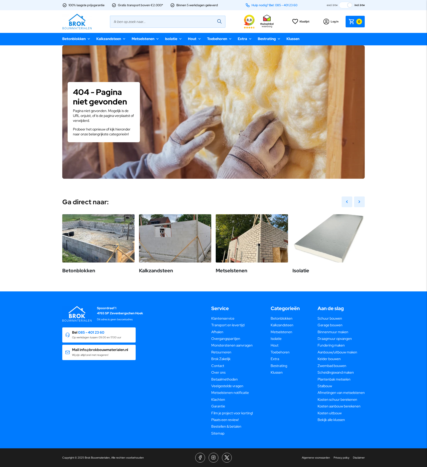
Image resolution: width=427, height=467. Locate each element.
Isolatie (171, 38)
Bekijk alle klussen (331, 419)
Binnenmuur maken (333, 332)
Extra (242, 38)
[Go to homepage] (77, 21)
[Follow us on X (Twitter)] (227, 458)
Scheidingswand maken (336, 372)
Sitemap (217, 433)
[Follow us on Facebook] (200, 458)
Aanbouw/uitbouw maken (337, 352)
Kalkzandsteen (108, 38)
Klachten (218, 399)
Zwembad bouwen (332, 365)
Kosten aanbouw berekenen (339, 406)
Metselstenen (143, 38)
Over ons (218, 372)
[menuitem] (232, 318)
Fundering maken (331, 345)
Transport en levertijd (227, 325)
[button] (99, 335)
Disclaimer (359, 457)
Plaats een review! (225, 419)
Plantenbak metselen (334, 379)
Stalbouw (325, 386)
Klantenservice (222, 318)
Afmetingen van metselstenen (341, 392)
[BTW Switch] (346, 5)
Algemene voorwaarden (316, 457)
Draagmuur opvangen (335, 338)
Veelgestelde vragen (227, 386)
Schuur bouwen (330, 318)
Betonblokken (74, 38)
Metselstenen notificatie (230, 392)
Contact (217, 365)
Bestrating (267, 38)
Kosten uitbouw (330, 413)
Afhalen (217, 332)
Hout (192, 38)
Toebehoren (217, 38)
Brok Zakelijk (221, 359)
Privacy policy (341, 457)
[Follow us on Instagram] (213, 458)
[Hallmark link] (267, 21)
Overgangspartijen (225, 338)
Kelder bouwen (329, 359)
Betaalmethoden (224, 379)
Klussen (292, 38)
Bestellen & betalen (226, 426)
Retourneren (221, 352)
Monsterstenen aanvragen (232, 345)
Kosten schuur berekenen (337, 399)
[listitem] (213, 130)
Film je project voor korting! (232, 413)
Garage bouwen (330, 325)
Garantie (218, 406)
